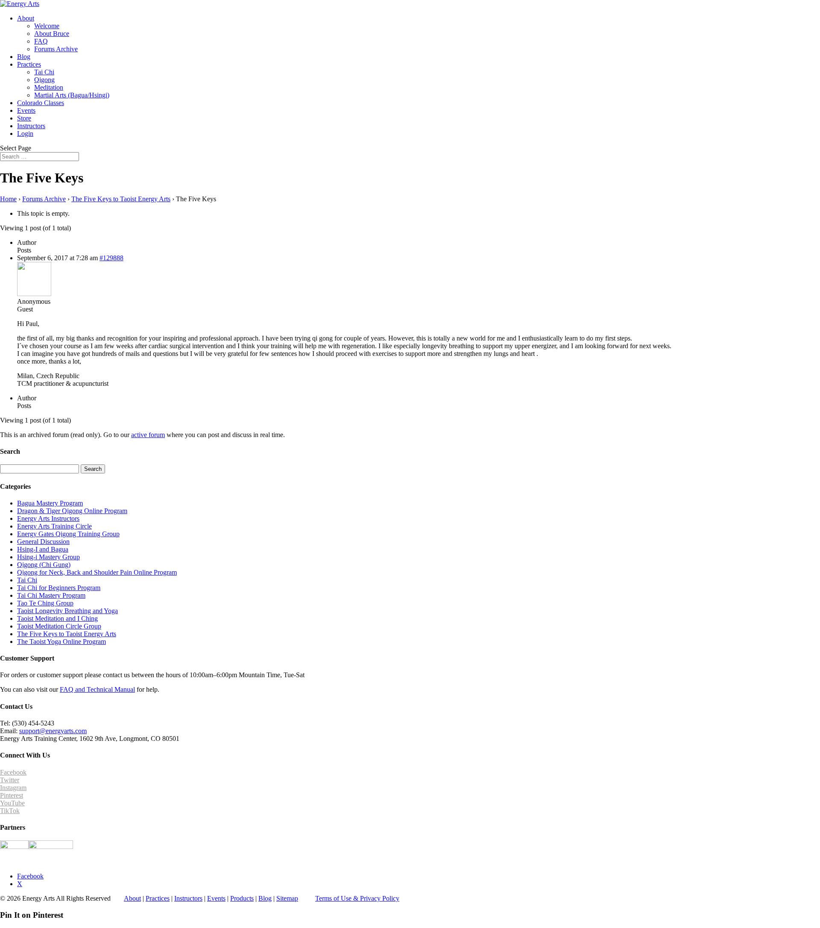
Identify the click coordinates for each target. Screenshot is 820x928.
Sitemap (287, 898)
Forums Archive (56, 49)
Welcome (46, 25)
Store (24, 118)
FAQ (41, 41)
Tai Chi (44, 72)
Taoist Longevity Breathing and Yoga (67, 610)
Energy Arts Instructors (48, 518)
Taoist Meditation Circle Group (59, 626)
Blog (23, 56)
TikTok (10, 810)
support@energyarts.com (53, 730)
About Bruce (51, 33)
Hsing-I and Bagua (42, 549)
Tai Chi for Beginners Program (58, 587)
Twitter (9, 780)
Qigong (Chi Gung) (43, 564)
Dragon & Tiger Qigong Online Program (72, 510)
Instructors (31, 125)
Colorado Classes (40, 102)
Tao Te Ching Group (45, 603)
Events (26, 110)
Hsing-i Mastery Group (48, 557)
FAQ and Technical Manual (97, 689)
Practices (29, 64)
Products (242, 898)
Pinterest (11, 795)
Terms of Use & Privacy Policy (357, 898)
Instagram (13, 787)
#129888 (111, 257)
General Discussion (43, 541)
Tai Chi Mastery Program (51, 595)
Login (25, 133)
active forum (148, 434)
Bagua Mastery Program (50, 503)
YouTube (12, 803)
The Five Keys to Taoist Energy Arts (120, 199)
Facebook (13, 772)
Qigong (44, 79)
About (25, 18)
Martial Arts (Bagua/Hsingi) (71, 95)
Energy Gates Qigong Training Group (68, 533)
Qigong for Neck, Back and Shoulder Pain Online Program (97, 572)
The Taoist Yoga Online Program (61, 641)
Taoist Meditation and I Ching (57, 618)
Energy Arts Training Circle (54, 526)
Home (8, 199)
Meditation (48, 87)
